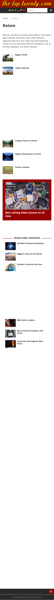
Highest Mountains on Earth (28, 154)
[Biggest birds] (8, 57)
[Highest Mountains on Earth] (8, 157)
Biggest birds (21, 55)
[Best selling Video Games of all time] (27, 196)
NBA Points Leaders (26, 320)
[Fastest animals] (8, 170)
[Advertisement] (27, 107)
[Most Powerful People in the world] (10, 333)
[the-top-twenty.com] (27, 5)
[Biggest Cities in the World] (10, 257)
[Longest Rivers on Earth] (8, 143)
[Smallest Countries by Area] (10, 267)
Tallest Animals (22, 68)
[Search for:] (37, 10)
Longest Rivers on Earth (26, 141)
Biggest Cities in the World (29, 254)
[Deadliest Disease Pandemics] (10, 246)
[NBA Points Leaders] (10, 323)
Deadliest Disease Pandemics (30, 243)
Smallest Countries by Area (29, 264)
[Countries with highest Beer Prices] (10, 344)
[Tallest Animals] (8, 71)
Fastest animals (22, 167)
